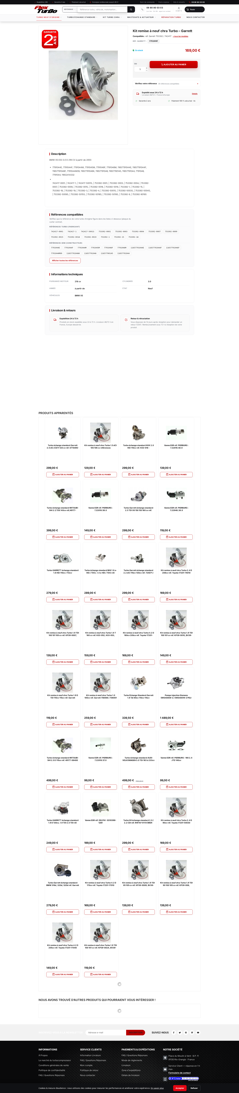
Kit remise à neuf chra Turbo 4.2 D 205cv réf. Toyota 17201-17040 (62, 946)
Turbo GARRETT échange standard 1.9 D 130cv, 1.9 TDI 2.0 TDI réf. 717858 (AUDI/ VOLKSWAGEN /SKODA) (63, 821)
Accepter (180, 1088)
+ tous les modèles (180, 36)
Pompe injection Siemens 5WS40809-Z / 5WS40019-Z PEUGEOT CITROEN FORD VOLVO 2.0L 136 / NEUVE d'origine (176, 696)
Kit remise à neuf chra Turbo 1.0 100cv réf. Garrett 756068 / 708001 (101, 696)
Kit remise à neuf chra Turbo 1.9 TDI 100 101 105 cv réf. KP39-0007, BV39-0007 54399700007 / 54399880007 (62, 634)
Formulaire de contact (179, 1072)
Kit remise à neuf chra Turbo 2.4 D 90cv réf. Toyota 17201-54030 (176, 821)
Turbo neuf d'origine (47, 17)
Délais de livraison (131, 1075)
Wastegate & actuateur (140, 17)
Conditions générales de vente (54, 1065)
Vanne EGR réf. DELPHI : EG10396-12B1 (100, 821)
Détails (195, 94)
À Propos (43, 1055)
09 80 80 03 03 (198, 2)
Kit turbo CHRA (111, 17)
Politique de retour (89, 1070)
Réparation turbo (171, 17)
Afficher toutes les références (65, 260)
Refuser (194, 1088)
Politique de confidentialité (52, 1070)
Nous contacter (196, 17)
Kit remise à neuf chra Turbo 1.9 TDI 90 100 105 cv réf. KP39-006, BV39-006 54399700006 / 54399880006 (176, 884)
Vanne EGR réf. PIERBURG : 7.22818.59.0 (100, 509)
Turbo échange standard (81, 17)
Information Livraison (90, 1055)
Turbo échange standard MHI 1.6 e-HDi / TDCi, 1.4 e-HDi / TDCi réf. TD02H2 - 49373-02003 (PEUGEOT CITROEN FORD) (100, 571)
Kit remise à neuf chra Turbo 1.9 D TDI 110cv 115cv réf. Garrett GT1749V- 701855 (62, 696)
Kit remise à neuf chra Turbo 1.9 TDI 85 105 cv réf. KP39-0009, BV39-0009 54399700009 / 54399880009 (138, 884)
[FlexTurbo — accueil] (45, 9)
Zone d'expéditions (131, 1070)
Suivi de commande (147, 2)
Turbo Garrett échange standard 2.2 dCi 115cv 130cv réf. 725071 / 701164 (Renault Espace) (138, 571)
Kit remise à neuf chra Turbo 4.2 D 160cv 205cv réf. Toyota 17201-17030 (138, 634)
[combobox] (102, 9)
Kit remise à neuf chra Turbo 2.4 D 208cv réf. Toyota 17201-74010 (176, 571)
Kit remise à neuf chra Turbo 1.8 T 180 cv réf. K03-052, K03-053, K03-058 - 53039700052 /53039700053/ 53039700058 (100, 634)
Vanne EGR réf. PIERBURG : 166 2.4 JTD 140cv (176, 759)
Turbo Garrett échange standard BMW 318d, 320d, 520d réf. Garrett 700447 (62, 884)
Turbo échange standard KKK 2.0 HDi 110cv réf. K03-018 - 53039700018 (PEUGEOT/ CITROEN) (138, 446)
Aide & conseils (179, 2)
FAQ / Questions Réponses (52, 1075)
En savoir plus (157, 1088)
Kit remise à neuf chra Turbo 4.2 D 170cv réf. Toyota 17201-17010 (100, 884)
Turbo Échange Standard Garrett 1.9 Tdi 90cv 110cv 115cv (138, 696)
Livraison (126, 1065)
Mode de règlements (132, 1060)
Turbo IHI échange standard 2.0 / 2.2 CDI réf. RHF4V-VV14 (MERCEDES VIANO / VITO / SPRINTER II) (138, 821)
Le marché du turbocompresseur (55, 1060)
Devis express (164, 2)
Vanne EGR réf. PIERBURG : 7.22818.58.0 (176, 446)
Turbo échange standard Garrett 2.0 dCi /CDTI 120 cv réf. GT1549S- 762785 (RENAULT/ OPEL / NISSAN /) (63, 446)
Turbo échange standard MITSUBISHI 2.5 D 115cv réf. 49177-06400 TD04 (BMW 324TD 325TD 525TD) (63, 759)
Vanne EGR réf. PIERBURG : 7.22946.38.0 (176, 509)
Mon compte (86, 1065)
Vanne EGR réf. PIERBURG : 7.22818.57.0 (100, 759)
